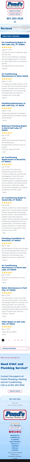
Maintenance (15, 441)
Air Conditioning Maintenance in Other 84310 (15, 75)
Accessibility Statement (15, 456)
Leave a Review (15, 427)
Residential (15, 435)
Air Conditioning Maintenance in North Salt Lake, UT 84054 (14, 267)
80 (18, 340)
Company (15, 446)
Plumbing (15, 439)
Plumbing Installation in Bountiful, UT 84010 (13, 239)
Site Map (15, 458)
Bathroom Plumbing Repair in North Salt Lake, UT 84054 (14, 128)
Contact (15, 450)
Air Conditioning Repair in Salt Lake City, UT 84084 (14, 43)
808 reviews (17, 425)
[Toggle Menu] (15, 21)
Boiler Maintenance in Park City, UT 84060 (14, 289)
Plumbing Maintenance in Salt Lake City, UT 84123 (13, 104)
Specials (15, 448)
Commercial (15, 437)
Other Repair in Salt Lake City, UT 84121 (13, 323)
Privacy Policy (15, 454)
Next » (25, 340)
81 (22, 340)
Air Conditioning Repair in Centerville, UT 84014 (14, 199)
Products (15, 444)
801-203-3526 (15, 18)
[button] (15, 36)
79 (15, 340)
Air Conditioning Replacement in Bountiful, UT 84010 (14, 159)
